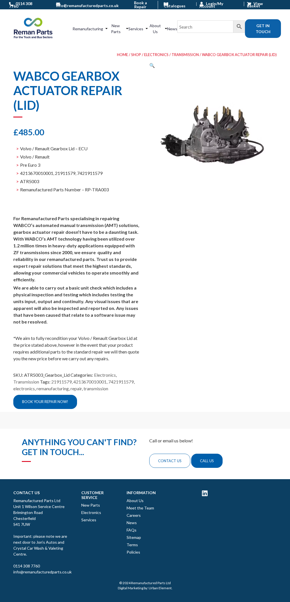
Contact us (170, 461)
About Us (155, 28)
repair (76, 388)
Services (135, 28)
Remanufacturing (87, 28)
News (172, 28)
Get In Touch (263, 28)
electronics (24, 388)
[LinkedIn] (205, 493)
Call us (207, 461)
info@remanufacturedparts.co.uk (42, 571)
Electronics (156, 54)
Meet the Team (140, 507)
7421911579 (121, 381)
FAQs (132, 530)
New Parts (116, 28)
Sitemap (134, 537)
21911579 (61, 381)
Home (122, 54)
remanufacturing (53, 388)
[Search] (211, 28)
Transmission (185, 54)
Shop (136, 54)
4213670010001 (89, 381)
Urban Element (160, 588)
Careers (134, 515)
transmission (96, 388)
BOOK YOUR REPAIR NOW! (45, 401)
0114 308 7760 (26, 566)
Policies (133, 552)
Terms (132, 544)
